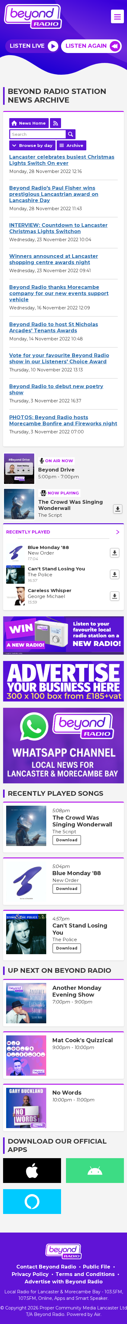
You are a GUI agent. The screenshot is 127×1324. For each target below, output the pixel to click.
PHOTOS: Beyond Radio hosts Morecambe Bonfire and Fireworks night (63, 420)
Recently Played (28, 532)
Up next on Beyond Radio (59, 970)
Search (71, 134)
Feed (55, 123)
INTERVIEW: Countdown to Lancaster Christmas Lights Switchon (58, 228)
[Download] (117, 509)
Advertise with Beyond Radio (64, 1282)
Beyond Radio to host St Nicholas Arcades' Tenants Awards (53, 327)
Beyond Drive (56, 470)
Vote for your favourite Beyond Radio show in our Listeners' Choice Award (59, 358)
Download (66, 840)
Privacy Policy (30, 1274)
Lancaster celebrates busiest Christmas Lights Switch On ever (61, 160)
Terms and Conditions (85, 1274)
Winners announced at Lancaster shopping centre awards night (53, 259)
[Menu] (117, 16)
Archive (75, 145)
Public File (96, 1267)
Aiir (97, 1314)
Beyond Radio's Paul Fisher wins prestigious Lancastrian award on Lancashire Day (53, 194)
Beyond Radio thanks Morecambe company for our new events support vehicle (59, 293)
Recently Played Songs (55, 793)
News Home (32, 123)
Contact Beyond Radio (46, 1267)
